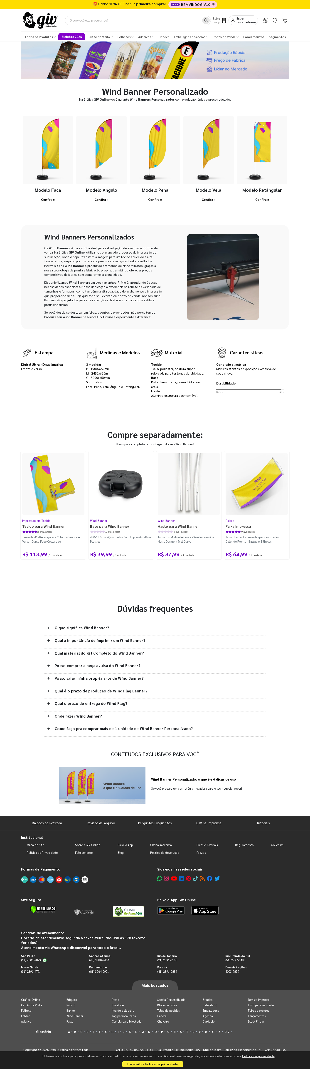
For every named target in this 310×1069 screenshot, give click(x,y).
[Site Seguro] (84, 911)
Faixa (69, 1021)
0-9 (227, 1032)
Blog (121, 852)
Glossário (43, 1031)
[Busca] (206, 20)
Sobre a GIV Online (87, 845)
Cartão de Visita (31, 1005)
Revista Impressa (259, 999)
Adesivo (26, 1021)
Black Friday (256, 1021)
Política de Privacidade (42, 852)
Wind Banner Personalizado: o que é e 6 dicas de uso (193, 779)
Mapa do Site (35, 845)
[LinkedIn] (181, 878)
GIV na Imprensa (208, 823)
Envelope (118, 1005)
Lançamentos (257, 1016)
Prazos (201, 852)
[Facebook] (209, 878)
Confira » (48, 199)
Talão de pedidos (168, 1010)
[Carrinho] (284, 20)
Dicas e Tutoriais (207, 845)
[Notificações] (275, 20)
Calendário (210, 1005)
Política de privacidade (258, 1056)
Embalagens (211, 1010)
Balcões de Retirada (47, 823)
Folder (25, 1016)
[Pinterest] (188, 878)
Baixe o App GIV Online (176, 899)
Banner (71, 1010)
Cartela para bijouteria (127, 1021)
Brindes (207, 999)
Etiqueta (72, 999)
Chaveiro (163, 1021)
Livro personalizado (261, 1005)
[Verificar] (43, 909)
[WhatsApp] (266, 20)
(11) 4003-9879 (31, 960)
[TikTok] (195, 878)
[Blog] (202, 878)
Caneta (162, 1016)
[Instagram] (166, 878)
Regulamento (244, 845)
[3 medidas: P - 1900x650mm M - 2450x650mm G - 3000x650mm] (48, 150)
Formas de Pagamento (40, 869)
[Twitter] (217, 878)
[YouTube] (174, 878)
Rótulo (70, 1005)
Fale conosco (84, 852)
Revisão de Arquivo (101, 823)
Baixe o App (125, 845)
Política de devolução (164, 852)
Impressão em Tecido (36, 520)
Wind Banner (98, 520)
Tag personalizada (124, 1016)
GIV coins (277, 845)
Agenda (208, 1016)
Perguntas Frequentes (155, 823)
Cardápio (209, 1021)
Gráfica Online (30, 999)
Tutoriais (263, 823)
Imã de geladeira (123, 1010)
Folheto (26, 1010)
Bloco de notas (167, 1005)
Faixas (230, 520)
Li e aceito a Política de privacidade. (153, 1064)
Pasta (115, 999)
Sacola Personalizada (171, 999)
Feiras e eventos (258, 1010)
